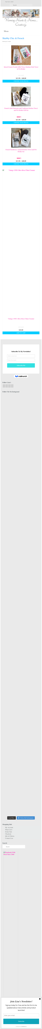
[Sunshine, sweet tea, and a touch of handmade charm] (11, 586)
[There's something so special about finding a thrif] (30, 669)
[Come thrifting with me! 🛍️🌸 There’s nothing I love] (11, 454)
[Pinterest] (12, 385)
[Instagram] (6, 385)
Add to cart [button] (21, 333)
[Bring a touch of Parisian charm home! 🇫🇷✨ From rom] (30, 708)
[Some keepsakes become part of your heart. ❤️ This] (30, 496)
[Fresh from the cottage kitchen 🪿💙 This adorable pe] (30, 799)
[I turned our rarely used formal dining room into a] (30, 588)
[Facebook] (4, 385)
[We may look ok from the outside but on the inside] (30, 440)
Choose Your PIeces (21, 123)
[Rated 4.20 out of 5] (21, 117)
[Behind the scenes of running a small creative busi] (11, 415)
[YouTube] (9, 385)
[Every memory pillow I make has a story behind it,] (30, 543)
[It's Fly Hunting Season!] (30, 611)
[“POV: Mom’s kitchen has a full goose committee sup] (11, 794)
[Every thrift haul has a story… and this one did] (11, 627)
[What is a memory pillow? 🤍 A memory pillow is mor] (11, 668)
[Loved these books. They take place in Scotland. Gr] (11, 476)
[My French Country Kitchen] (11, 522)
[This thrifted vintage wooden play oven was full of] (30, 767)
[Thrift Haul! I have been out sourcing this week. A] (11, 761)
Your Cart (9, 1)
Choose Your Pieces (21, 81)
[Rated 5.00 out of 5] (21, 158)
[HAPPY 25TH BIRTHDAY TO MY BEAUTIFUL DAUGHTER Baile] (30, 401)
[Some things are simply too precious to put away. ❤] (11, 722)
